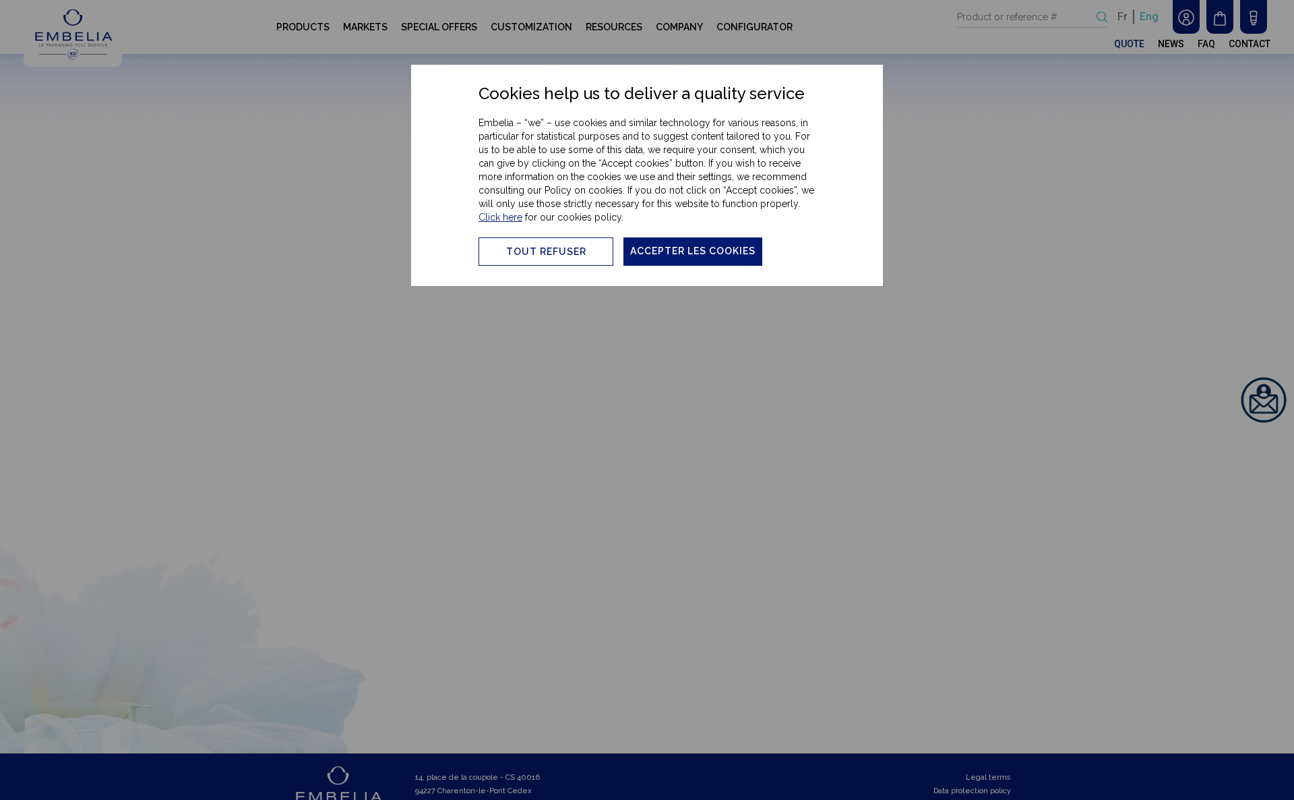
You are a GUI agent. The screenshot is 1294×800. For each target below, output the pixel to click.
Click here (500, 217)
